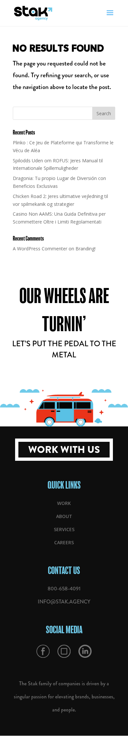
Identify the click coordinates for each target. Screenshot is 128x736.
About (64, 516)
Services (64, 529)
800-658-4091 (64, 588)
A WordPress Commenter (40, 248)
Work (64, 503)
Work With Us (64, 449)
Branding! (85, 248)
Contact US (64, 570)
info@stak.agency (64, 601)
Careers (64, 542)
